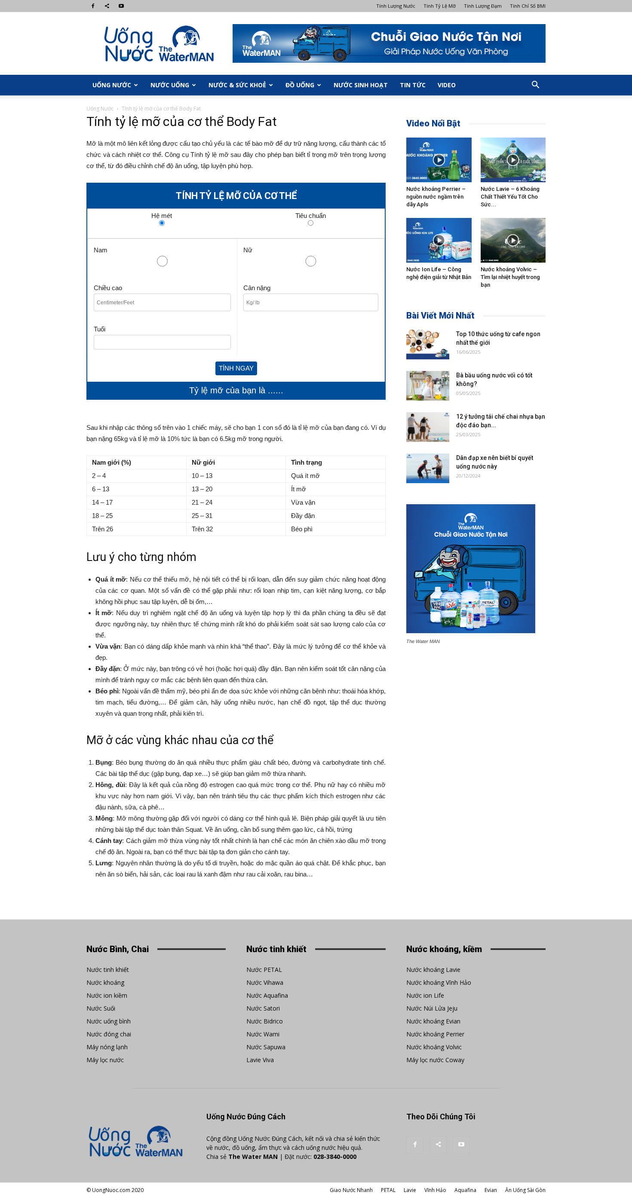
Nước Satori (263, 1008)
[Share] (107, 6)
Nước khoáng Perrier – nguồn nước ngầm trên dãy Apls (436, 197)
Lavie (410, 1190)
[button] (535, 85)
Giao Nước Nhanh (351, 1190)
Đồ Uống (299, 85)
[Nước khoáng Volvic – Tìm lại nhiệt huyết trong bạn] (513, 240)
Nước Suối (100, 1008)
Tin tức (413, 85)
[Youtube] (121, 6)
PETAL (388, 1190)
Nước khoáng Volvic (434, 1047)
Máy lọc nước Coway (435, 1060)
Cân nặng (256, 287)
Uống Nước (111, 85)
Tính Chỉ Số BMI (528, 6)
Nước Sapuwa (265, 1047)
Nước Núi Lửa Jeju (431, 1008)
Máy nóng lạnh (107, 1047)
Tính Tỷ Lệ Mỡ (439, 6)
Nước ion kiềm (106, 995)
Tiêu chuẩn (310, 215)
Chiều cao (108, 287)
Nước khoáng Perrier (435, 1034)
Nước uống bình (108, 1021)
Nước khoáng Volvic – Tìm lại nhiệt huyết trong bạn (510, 277)
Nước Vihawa (264, 982)
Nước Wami (262, 1034)
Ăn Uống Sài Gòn (525, 1190)
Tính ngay (236, 368)
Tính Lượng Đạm (483, 6)
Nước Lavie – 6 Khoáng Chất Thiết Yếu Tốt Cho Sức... (510, 197)
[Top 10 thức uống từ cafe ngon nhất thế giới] (427, 344)
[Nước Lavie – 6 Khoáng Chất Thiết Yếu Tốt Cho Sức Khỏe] (513, 160)
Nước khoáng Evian (433, 1021)
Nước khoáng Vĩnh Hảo (438, 982)
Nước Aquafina (267, 995)
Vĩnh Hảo (435, 1190)
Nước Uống (169, 85)
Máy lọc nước (105, 1060)
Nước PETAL (264, 969)
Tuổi (99, 329)
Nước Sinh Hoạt (361, 85)
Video (447, 85)
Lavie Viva (260, 1060)
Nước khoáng (105, 982)
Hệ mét (161, 215)
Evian (491, 1190)
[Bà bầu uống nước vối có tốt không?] (427, 386)
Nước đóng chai (108, 1034)
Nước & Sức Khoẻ (237, 85)
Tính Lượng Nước (395, 6)
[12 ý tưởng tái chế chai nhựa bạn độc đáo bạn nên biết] (427, 427)
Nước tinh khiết (107, 969)
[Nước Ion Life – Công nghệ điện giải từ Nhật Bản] (439, 240)
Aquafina (465, 1190)
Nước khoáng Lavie (433, 969)
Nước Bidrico (264, 1021)
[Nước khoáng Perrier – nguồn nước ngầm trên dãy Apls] (439, 160)
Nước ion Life (425, 995)
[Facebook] (92, 6)
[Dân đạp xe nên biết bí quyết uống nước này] (427, 468)
